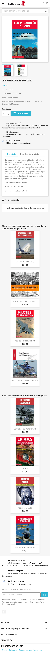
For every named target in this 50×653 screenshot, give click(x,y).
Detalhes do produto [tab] (29, 154)
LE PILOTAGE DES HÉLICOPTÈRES (25, 380)
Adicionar (20, 113)
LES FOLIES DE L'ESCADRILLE (25, 429)
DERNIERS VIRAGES (25, 508)
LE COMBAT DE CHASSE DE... (25, 547)
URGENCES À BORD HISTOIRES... (25, 301)
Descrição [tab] (11, 154)
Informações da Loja (12, 646)
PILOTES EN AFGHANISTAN (25, 341)
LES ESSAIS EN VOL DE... (25, 262)
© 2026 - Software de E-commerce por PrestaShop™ (22, 650)
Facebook (4, 611)
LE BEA (25, 468)
